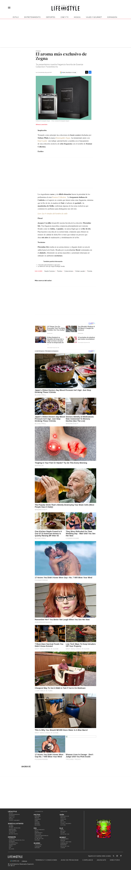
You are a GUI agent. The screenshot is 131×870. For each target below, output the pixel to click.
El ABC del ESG (39, 838)
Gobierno (37, 816)
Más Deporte (13, 830)
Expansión (12, 837)
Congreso (38, 819)
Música (77, 17)
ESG (10, 847)
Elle (61, 828)
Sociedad (37, 825)
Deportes (50, 17)
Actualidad (38, 844)
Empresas (12, 838)
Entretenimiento (32, 17)
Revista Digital (13, 833)
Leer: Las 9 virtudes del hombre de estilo (53, 213)
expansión (112, 17)
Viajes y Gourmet (94, 17)
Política (37, 814)
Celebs (63, 832)
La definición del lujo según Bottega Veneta (51, 266)
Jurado (63, 847)
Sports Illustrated (15, 823)
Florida (59, 271)
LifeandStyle (39, 811)
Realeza (63, 817)
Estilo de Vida (65, 846)
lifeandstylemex (118, 856)
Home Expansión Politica (17, 840)
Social (37, 831)
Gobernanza (38, 832)
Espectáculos (65, 816)
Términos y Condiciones (46, 860)
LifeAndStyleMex (122, 856)
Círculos (63, 819)
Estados (37, 822)
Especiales (64, 811)
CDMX (36, 820)
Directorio (115, 860)
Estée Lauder (80, 271)
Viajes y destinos (66, 841)
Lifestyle (12, 832)
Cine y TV (64, 17)
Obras (10, 845)
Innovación (38, 837)
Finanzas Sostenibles (41, 835)
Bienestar (64, 844)
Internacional (13, 843)
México (37, 817)
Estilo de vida (65, 834)
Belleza (63, 822)
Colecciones (68, 271)
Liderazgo (38, 846)
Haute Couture (49, 271)
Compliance (87, 860)
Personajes (64, 843)
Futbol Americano (14, 827)
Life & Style (12, 811)
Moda (62, 820)
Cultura (63, 825)
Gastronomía (64, 838)
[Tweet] (86, 72)
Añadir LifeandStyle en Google (69, 72)
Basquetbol (12, 829)
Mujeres (11, 848)
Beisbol (11, 826)
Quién (62, 814)
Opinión (37, 823)
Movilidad (38, 834)
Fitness (38, 51)
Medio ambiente (40, 829)
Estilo (16, 17)
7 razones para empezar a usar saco (49, 265)
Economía (12, 841)
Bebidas (63, 840)
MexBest (63, 837)
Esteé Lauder (42, 141)
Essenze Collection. (59, 197)
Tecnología (12, 844)
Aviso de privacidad (70, 860)
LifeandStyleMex (113, 856)
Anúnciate (101, 860)
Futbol (11, 825)
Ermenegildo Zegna (63, 138)
